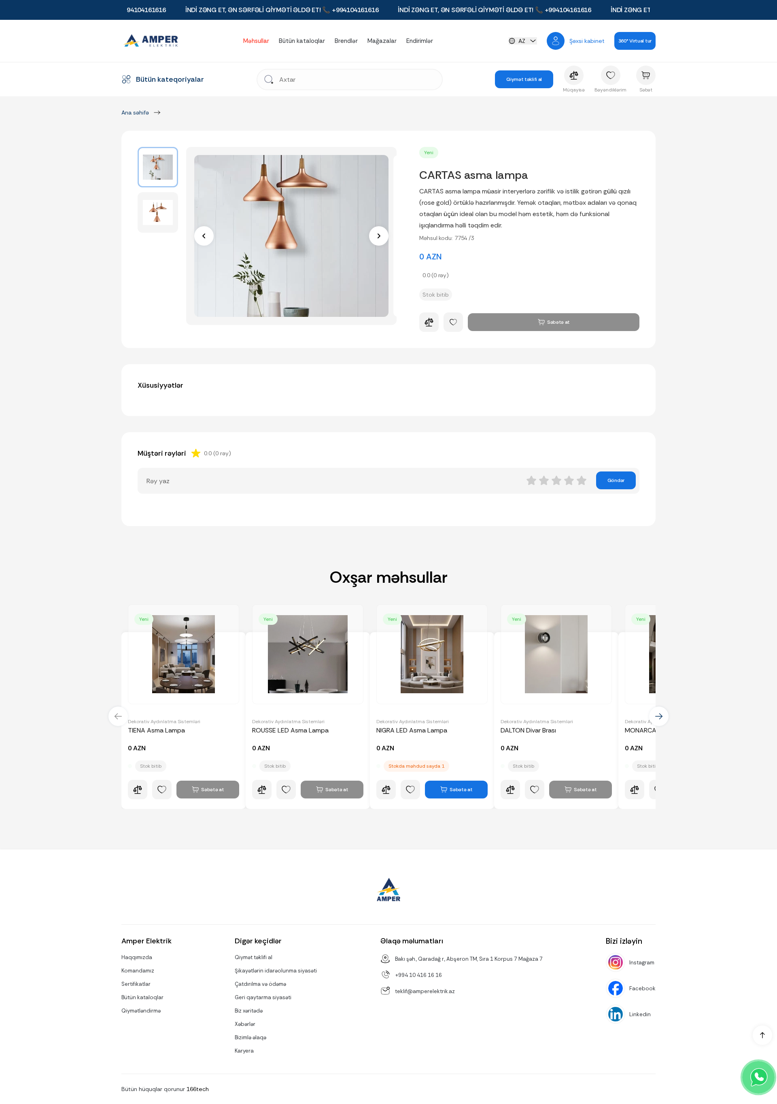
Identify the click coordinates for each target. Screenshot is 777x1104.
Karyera (244, 1050)
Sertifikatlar (136, 984)
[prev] (204, 236)
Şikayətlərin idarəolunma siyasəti (276, 970)
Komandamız (137, 970)
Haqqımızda (136, 957)
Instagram (641, 962)
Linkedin (640, 1014)
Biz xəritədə (249, 1010)
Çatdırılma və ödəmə (260, 984)
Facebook (642, 988)
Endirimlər (419, 41)
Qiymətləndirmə (141, 1010)
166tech (198, 1089)
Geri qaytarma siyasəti (263, 997)
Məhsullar (256, 41)
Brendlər (346, 41)
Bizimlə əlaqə (250, 1037)
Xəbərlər (245, 1024)
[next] (378, 236)
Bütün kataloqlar (302, 41)
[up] (762, 1035)
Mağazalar (382, 41)
